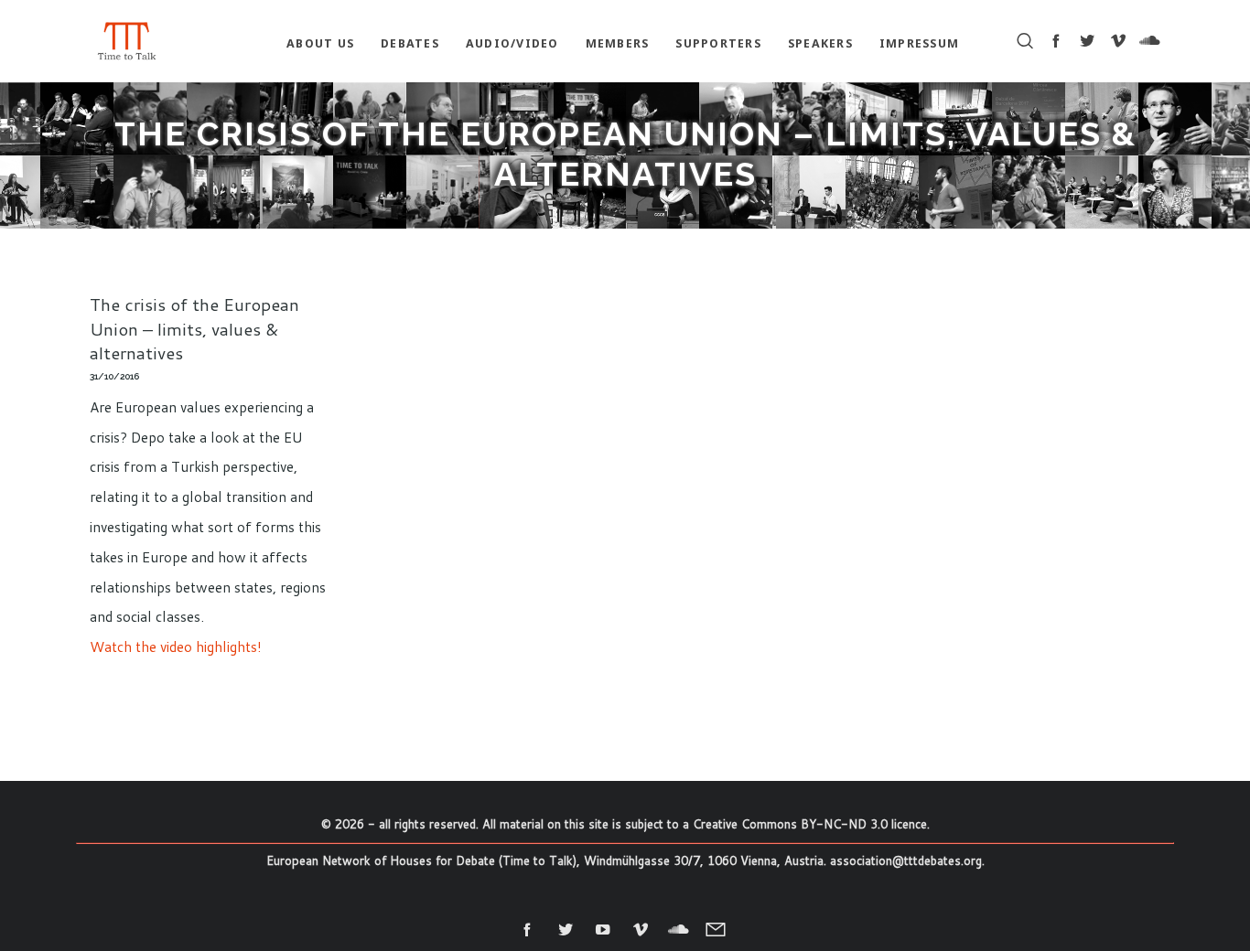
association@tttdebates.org (906, 860)
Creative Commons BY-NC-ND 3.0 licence (810, 824)
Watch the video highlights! (176, 646)
